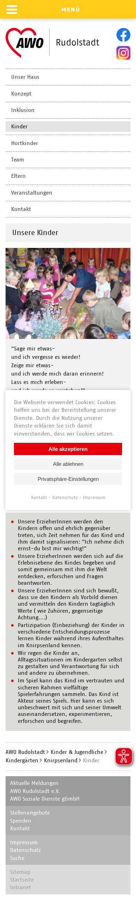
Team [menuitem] (17, 159)
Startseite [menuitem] (22, 879)
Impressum (94, 497)
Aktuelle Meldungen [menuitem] (34, 783)
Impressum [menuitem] (24, 842)
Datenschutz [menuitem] (25, 850)
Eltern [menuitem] (18, 176)
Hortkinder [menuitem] (24, 143)
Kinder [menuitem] (19, 126)
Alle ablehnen (68, 464)
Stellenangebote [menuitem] (30, 812)
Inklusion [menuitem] (23, 110)
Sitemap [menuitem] (20, 872)
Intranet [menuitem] (20, 887)
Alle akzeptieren (68, 449)
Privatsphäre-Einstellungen (68, 479)
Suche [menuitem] (17, 858)
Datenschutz (65, 497)
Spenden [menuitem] (20, 820)
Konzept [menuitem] (21, 93)
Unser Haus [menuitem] (25, 77)
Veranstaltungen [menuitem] (31, 192)
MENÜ (70, 9)
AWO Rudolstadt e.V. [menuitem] (35, 791)
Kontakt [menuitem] (21, 209)
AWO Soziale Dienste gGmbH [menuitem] (45, 798)
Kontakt (39, 497)
